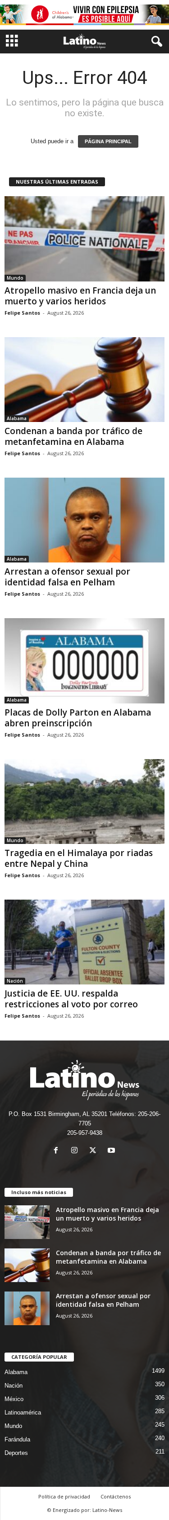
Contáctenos (115, 1496)
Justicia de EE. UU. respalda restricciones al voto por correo (71, 999)
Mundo (15, 278)
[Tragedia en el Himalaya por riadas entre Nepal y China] (84, 801)
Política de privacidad (64, 1496)
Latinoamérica (23, 1412)
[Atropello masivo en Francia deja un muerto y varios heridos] (84, 238)
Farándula (17, 1439)
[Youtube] (112, 1151)
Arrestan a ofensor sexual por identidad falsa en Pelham (67, 577)
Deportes (16, 1453)
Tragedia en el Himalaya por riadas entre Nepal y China (79, 858)
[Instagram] (76, 1151)
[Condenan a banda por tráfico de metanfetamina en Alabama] (84, 379)
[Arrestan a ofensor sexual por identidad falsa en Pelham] (84, 520)
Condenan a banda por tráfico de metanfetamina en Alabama (73, 436)
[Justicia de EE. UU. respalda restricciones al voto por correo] (84, 942)
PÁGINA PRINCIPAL (108, 141)
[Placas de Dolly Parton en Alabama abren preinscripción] (84, 660)
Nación (15, 981)
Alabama (17, 418)
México (14, 1399)
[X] (95, 1151)
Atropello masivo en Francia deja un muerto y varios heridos (80, 296)
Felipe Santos (22, 312)
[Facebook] (58, 1151)
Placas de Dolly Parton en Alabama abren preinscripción (78, 718)
